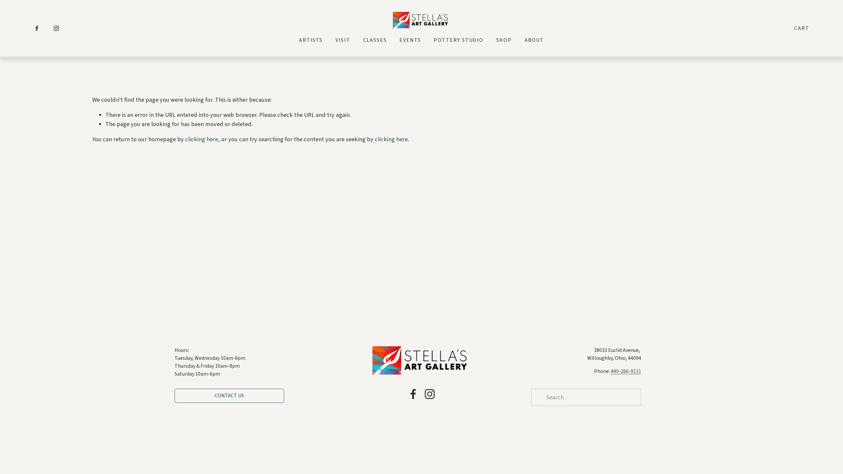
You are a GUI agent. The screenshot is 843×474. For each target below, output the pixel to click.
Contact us (229, 395)
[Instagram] (56, 28)
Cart (801, 28)
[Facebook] (37, 28)
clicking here (201, 139)
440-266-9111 (626, 371)
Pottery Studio (458, 40)
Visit (343, 40)
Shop (504, 40)
